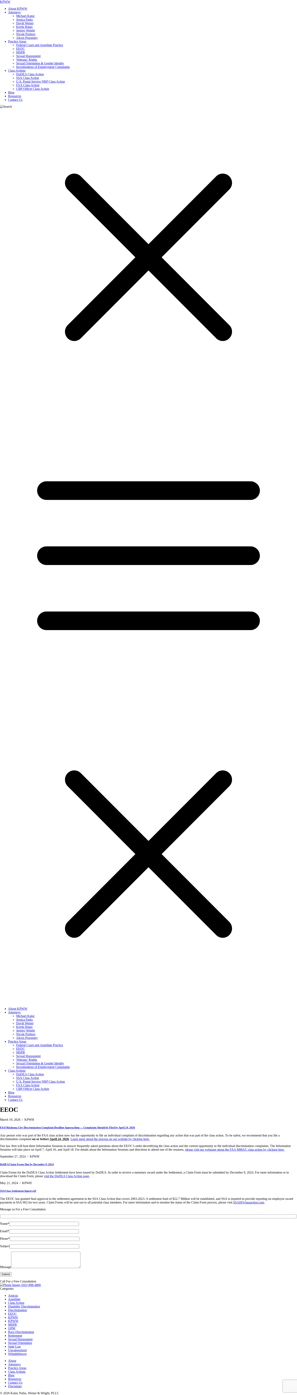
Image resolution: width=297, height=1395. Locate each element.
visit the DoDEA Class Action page (66, 1176)
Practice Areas (17, 41)
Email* (4, 1231)
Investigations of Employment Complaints (43, 67)
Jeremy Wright (25, 30)
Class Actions (16, 70)
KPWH (13, 1317)
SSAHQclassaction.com (248, 1202)
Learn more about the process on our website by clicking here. (110, 1139)
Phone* (5, 1238)
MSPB (20, 52)
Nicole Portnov (26, 34)
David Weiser (25, 23)
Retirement (15, 1335)
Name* (4, 1223)
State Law (14, 1346)
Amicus (13, 1295)
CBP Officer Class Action (32, 88)
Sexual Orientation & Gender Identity (40, 63)
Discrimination (17, 1310)
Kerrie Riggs (24, 27)
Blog (11, 92)
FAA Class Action (27, 85)
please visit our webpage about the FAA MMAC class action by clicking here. (234, 1149)
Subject (4, 1246)
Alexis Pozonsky (27, 37)
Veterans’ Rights (26, 59)
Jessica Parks (24, 19)
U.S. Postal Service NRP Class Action (40, 81)
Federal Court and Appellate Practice (39, 45)
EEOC (20, 48)
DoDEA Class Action (30, 74)
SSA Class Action (27, 78)
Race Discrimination (21, 1332)
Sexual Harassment (28, 56)
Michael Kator (25, 16)
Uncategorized (17, 1350)
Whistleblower (17, 1354)
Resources (14, 96)
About (12, 1360)
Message (5, 1267)
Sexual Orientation (20, 1343)
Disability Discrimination (24, 1306)
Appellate (14, 1299)
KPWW (5, 1)
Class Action (16, 1303)
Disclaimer (15, 1386)
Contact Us (15, 99)
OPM (11, 1328)
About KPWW (17, 8)
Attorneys (14, 12)
